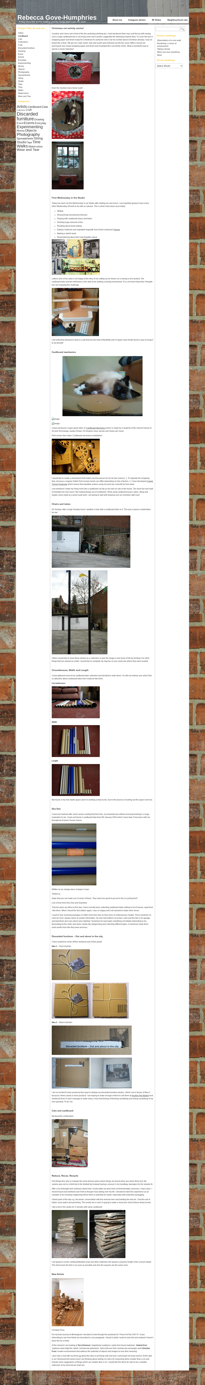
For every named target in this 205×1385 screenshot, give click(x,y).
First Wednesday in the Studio (68, 197)
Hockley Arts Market (140, 1095)
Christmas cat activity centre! (68, 28)
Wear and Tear (24, 96)
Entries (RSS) (91, 1380)
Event (20, 54)
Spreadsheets (24, 75)
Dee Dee (56, 808)
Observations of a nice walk (169, 40)
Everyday (22, 60)
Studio (21, 81)
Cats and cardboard (62, 1110)
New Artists (58, 1274)
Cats (20, 39)
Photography (23, 72)
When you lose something (168, 52)
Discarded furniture (26, 48)
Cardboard (23, 36)
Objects (21, 69)
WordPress (121, 1377)
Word (159, 55)
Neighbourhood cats (177, 20)
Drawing (21, 51)
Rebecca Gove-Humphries (57, 17)
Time (20, 87)
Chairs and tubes (61, 504)
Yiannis (116, 230)
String (20, 78)
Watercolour (23, 93)
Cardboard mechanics (64, 352)
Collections (23, 42)
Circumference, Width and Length (70, 670)
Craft (20, 45)
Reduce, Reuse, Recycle (65, 1175)
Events (21, 57)
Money (21, 66)
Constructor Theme (138, 1377)
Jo (80, 1356)
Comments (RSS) (112, 1380)
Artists (20, 33)
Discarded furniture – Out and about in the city (77, 936)
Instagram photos (137, 20)
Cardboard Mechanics (96, 428)
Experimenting (24, 63)
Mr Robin (156, 20)
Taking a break (163, 49)
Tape (20, 84)
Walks (20, 90)
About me (117, 20)
